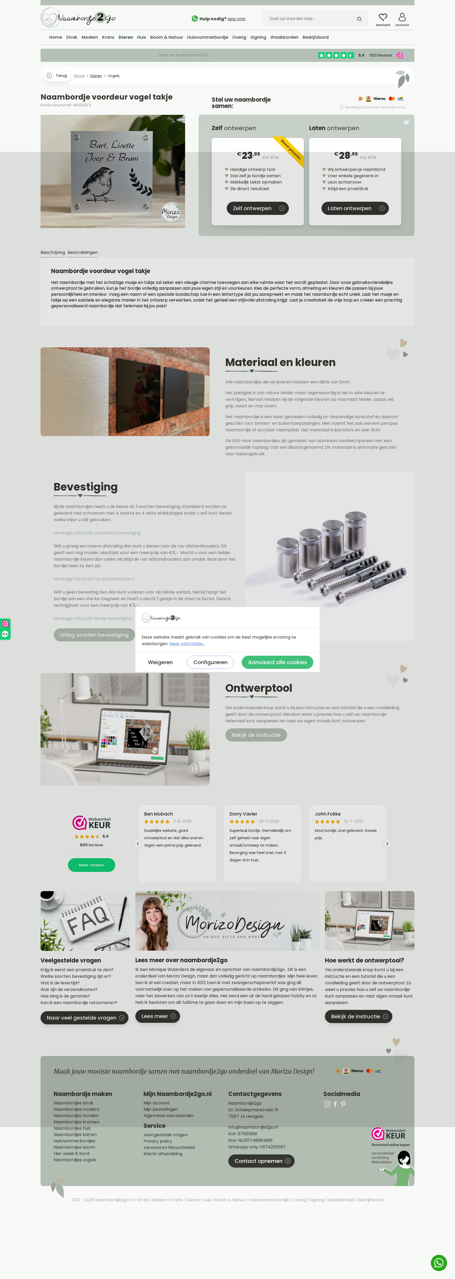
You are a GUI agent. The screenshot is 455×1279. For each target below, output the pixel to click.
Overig (298, 1200)
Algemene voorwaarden (169, 1115)
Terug (61, 75)
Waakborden (341, 1200)
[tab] (53, 253)
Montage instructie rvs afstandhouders (94, 579)
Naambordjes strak (73, 1103)
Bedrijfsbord (370, 1200)
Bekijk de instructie (256, 735)
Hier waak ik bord (71, 1153)
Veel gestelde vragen (166, 1135)
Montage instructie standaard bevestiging (97, 533)
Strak (142, 1200)
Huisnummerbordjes (74, 1141)
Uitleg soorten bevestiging (94, 635)
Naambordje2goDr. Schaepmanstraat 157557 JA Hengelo (253, 1109)
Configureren (210, 662)
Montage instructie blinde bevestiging (93, 618)
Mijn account (157, 1103)
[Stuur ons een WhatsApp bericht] (439, 1263)
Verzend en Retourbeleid (169, 1147)
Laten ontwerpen (350, 208)
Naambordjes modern (76, 1109)
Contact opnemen (259, 1161)
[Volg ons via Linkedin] (343, 1104)
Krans (176, 1200)
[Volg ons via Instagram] (327, 1104)
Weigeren (160, 662)
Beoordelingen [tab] (83, 252)
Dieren (192, 1200)
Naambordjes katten (75, 1134)
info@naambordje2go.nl (253, 1127)
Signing (316, 1200)
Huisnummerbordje (269, 1200)
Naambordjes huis (72, 1128)
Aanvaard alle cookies (277, 662)
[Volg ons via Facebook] (335, 1104)
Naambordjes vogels (75, 1160)
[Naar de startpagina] (80, 17)
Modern (158, 1200)
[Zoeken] (359, 18)
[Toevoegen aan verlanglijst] (406, 123)
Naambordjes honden (76, 1115)
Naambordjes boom (74, 1147)
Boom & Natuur (230, 1200)
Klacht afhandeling (163, 1154)
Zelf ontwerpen (252, 208)
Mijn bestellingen (161, 1109)
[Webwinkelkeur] (392, 1156)
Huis (206, 1200)
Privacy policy (158, 1141)
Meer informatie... (187, 644)
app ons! (237, 19)
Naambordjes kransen (77, 1122)
